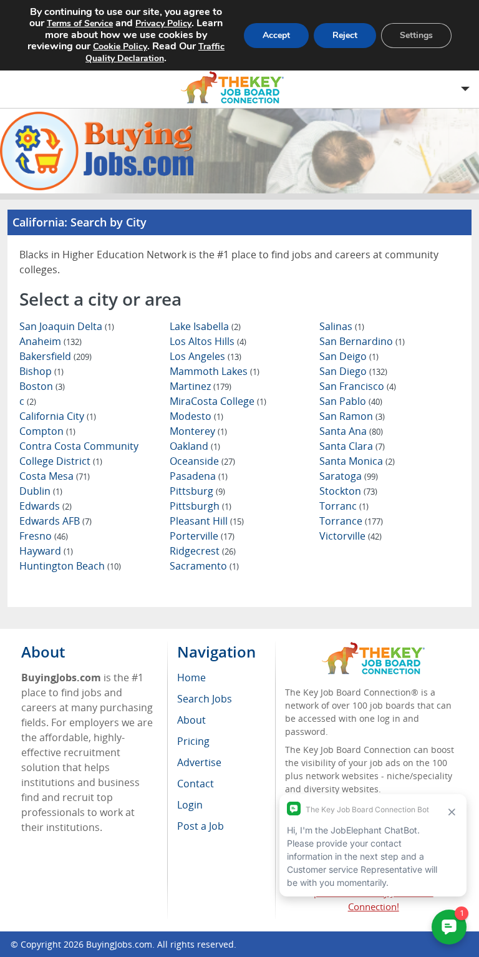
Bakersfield (55, 356)
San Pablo (350, 401)
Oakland (195, 446)
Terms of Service (80, 23)
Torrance (351, 521)
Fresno (43, 536)
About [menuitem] (191, 720)
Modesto (196, 416)
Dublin (40, 491)
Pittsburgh (200, 506)
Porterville (202, 536)
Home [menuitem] (191, 677)
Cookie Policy (120, 46)
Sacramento (204, 566)
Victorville (350, 536)
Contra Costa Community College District (78, 453)
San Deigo (349, 356)
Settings (416, 35)
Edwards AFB (55, 521)
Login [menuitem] (190, 805)
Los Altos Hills (208, 341)
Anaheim (50, 341)
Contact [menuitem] (195, 783)
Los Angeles (205, 356)
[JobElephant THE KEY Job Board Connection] (373, 648)
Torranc (344, 506)
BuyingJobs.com (119, 944)
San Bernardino (362, 341)
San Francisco (357, 386)
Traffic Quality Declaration (155, 52)
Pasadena (199, 476)
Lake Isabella (205, 326)
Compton (47, 431)
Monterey (198, 431)
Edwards (45, 506)
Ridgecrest (203, 551)
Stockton (348, 491)
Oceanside (202, 461)
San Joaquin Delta (66, 326)
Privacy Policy (163, 23)
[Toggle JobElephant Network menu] (236, 87)
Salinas (341, 326)
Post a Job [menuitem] (200, 826)
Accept (276, 35)
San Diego (353, 371)
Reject (344, 35)
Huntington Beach (70, 566)
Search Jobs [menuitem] (204, 699)
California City (57, 416)
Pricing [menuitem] (193, 741)
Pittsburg (197, 491)
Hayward (46, 551)
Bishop (41, 371)
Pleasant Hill (207, 521)
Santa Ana (351, 431)
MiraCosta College (218, 401)
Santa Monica (357, 461)
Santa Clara (352, 446)
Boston (42, 386)
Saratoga (348, 476)
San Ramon (352, 416)
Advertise (199, 762)
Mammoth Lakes (214, 371)
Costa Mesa (54, 476)
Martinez (200, 386)
